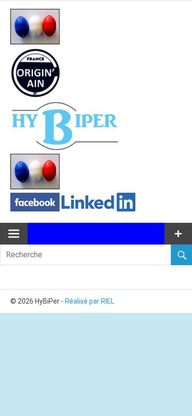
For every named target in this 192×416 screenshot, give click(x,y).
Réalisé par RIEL (89, 301)
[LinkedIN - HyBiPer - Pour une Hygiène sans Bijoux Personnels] (98, 208)
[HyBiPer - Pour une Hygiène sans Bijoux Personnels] (35, 41)
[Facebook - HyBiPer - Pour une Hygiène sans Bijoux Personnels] (35, 208)
